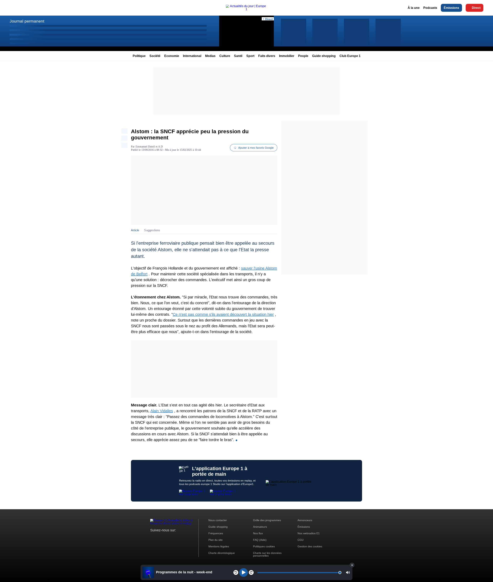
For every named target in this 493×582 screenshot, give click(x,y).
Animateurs (260, 526)
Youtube (172, 537)
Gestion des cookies (310, 546)
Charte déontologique (221, 552)
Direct (476, 7)
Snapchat (178, 537)
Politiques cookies (264, 546)
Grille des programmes (267, 520)
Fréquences (215, 533)
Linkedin (185, 537)
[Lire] (243, 572)
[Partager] (124, 131)
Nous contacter (217, 520)
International (192, 56)
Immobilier (286, 56)
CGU (301, 539)
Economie (171, 56)
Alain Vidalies (161, 411)
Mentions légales (218, 546)
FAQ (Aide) (260, 539)
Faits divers (266, 56)
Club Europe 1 (350, 56)
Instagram (159, 537)
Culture (224, 56)
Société (154, 56)
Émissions (451, 7)
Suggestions (152, 230)
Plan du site (215, 539)
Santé (238, 56)
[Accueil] (246, 9)
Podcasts (430, 7)
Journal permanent (27, 21)
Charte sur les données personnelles (267, 554)
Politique (139, 56)
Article (135, 230)
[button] (347, 572)
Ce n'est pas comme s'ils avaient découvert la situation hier (223, 314)
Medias (210, 56)
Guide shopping (324, 56)
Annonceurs (305, 520)
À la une (414, 7)
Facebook (165, 537)
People (303, 56)
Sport (250, 56)
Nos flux (258, 533)
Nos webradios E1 (309, 533)
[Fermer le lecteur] (352, 565)
